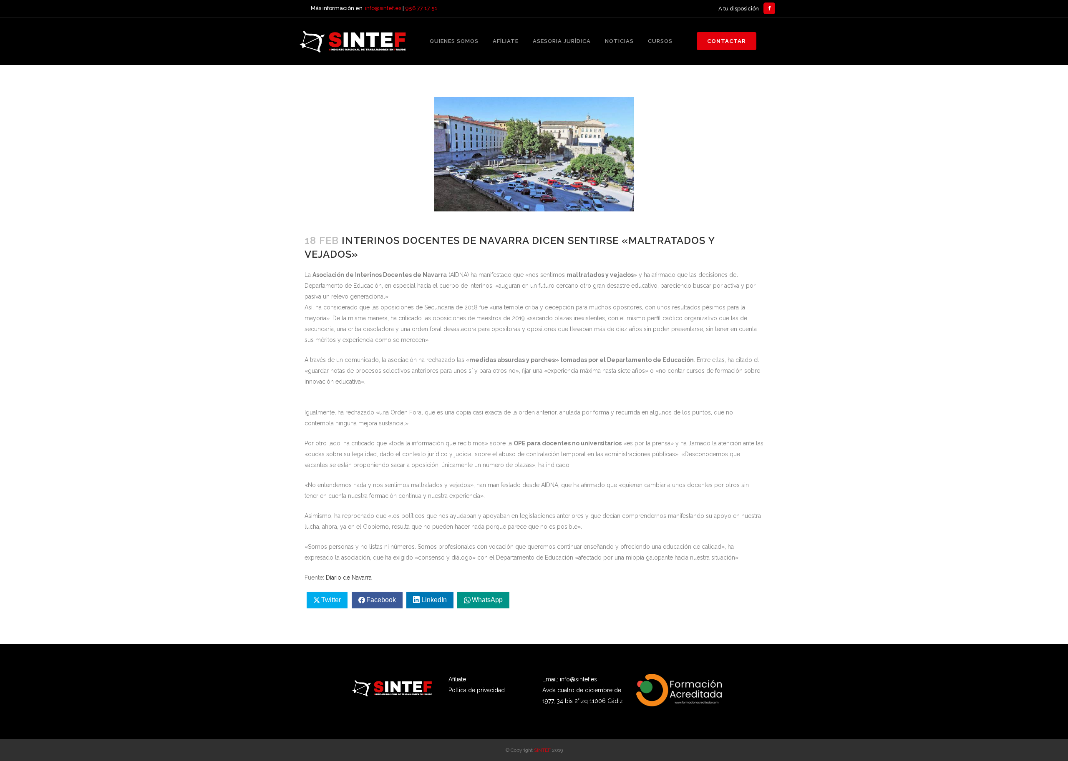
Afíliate (457, 679)
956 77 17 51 (421, 8)
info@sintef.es (383, 8)
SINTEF (542, 750)
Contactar (726, 41)
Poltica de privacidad (476, 690)
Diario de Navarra (349, 577)
